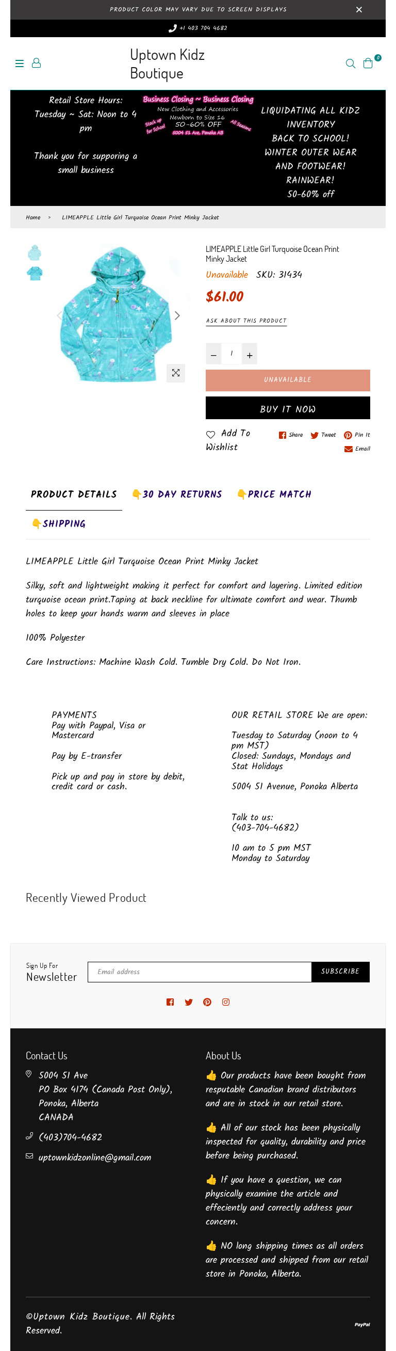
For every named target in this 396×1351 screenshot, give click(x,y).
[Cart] (368, 63)
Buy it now (288, 410)
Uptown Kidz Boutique (167, 63)
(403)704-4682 (70, 1138)
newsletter (51, 972)
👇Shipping (58, 524)
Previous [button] (59, 315)
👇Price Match (274, 495)
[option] (118, 316)
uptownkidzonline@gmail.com (95, 1158)
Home (33, 217)
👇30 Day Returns (176, 495)
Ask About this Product (246, 321)
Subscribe (340, 971)
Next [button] (177, 315)
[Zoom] (176, 373)
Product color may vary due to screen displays (198, 9)
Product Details (74, 495)
